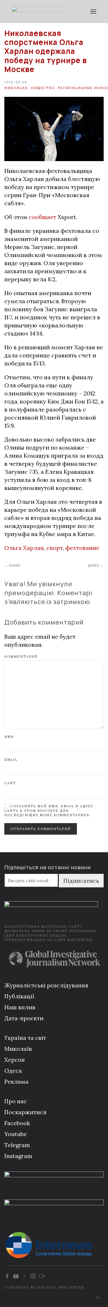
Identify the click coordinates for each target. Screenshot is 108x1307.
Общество (43, 88)
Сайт (10, 783)
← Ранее (12, 565)
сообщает (42, 216)
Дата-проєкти (23, 1018)
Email (11, 760)
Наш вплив (19, 1007)
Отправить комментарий (40, 829)
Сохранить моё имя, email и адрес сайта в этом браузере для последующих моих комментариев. (49, 810)
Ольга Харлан (24, 547)
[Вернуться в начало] (40, 11)
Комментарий (21, 657)
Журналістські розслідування (46, 985)
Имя (9, 737)
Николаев (16, 88)
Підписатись (81, 880)
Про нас (15, 1101)
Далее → (95, 565)
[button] (93, 11)
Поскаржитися (25, 1112)
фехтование (82, 547)
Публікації (19, 996)
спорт (54, 547)
